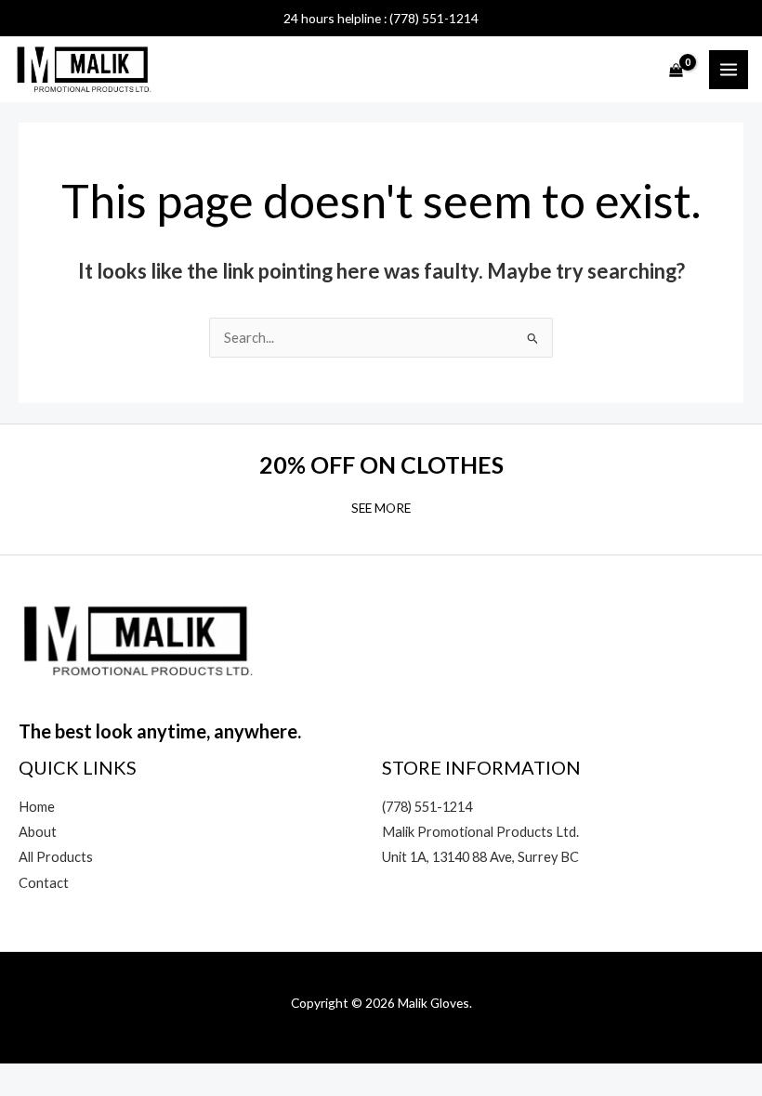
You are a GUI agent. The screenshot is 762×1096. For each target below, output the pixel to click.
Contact (44, 883)
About (38, 832)
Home (37, 807)
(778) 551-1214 (427, 807)
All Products (56, 857)
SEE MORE (381, 507)
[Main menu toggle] (728, 69)
